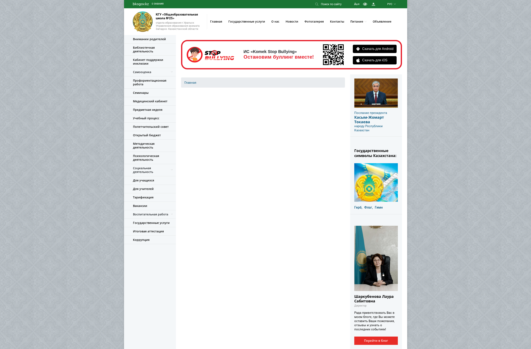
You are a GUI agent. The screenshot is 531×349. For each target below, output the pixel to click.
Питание (356, 21)
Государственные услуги (246, 21)
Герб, (358, 207)
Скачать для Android (377, 49)
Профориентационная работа (149, 82)
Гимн (379, 207)
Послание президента (370, 113)
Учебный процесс (146, 118)
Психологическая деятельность (146, 158)
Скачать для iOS (374, 60)
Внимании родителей (149, 39)
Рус (389, 4)
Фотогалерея (314, 21)
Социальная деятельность (143, 170)
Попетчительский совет (151, 127)
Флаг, (368, 207)
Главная (216, 21)
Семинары (141, 93)
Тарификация (143, 197)
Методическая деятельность (144, 145)
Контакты (337, 21)
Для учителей (143, 189)
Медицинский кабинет (150, 101)
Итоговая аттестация (148, 231)
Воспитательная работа (150, 214)
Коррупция (141, 240)
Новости (292, 21)
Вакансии (140, 206)
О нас (275, 21)
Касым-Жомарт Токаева (369, 119)
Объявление (382, 21)
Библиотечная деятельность (144, 49)
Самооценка (142, 72)
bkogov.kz (141, 4)
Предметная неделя (147, 110)
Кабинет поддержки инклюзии (148, 61)
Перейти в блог (376, 340)
